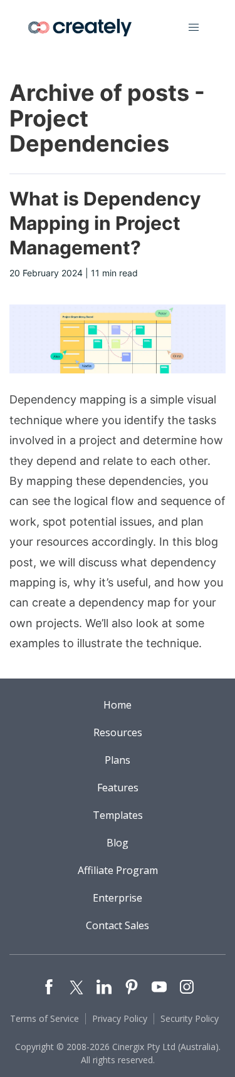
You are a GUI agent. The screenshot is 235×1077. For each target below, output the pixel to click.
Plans (117, 760)
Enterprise (117, 898)
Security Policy (189, 1018)
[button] (193, 27)
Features (117, 787)
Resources (117, 732)
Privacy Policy (119, 1018)
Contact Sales (117, 925)
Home (117, 705)
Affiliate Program (118, 870)
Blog (117, 843)
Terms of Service (44, 1018)
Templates (118, 815)
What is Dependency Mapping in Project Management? (105, 223)
